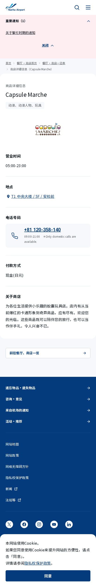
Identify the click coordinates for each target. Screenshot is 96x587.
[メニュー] (88, 7)
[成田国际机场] (15, 7)
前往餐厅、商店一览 (24, 353)
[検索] (76, 7)
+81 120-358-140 (42, 229)
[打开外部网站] (9, 526)
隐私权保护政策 (37, 563)
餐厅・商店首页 (27, 63)
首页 (8, 63)
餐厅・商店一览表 (53, 63)
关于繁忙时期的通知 (20, 32)
